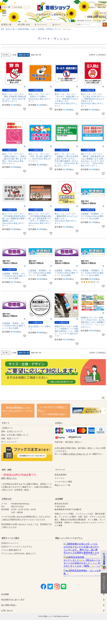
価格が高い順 (36, 55)
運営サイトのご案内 (10, 538)
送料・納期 (6, 470)
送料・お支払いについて (12, 431)
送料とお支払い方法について (75, 454)
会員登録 (102, 2)
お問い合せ (25, 24)
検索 (105, 25)
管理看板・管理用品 (45, 29)
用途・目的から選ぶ (8, 29)
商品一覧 (7, 24)
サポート (5, 423)
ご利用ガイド (101, 5)
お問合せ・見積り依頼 (97, 7)
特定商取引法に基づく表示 (13, 600)
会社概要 (59, 499)
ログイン (93, 2)
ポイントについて (9, 442)
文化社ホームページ (10, 543)
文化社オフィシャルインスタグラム (16, 546)
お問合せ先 (6, 499)
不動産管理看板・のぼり (27, 29)
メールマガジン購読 (63, 482)
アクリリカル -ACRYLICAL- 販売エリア (18, 553)
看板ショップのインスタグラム (68, 538)
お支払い (59, 423)
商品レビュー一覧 (62, 485)
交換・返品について (10, 438)
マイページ (42, 24)
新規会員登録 (60, 475)
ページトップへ (103, 398)
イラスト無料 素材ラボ (11, 550)
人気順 (13, 55)
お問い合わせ (7, 610)
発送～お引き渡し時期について (14, 435)
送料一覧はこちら (9, 478)
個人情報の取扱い (9, 605)
